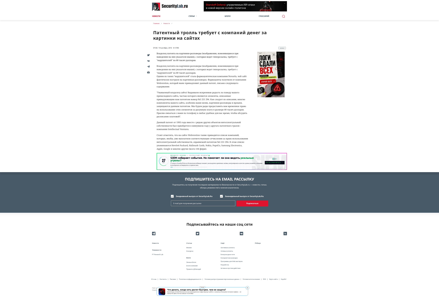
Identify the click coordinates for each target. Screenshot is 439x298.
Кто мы (154, 279)
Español (283, 279)
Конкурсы (189, 251)
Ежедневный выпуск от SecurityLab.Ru (194, 196)
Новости (156, 16)
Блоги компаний (192, 266)
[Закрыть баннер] (247, 288)
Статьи (189, 243)
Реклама (202, 287)
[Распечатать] (148, 72)
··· (284, 3)
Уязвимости (156, 250)
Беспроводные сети (228, 254)
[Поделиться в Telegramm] (148, 66)
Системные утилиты (228, 248)
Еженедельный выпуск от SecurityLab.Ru (244, 196)
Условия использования (251, 279)
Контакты (163, 279)
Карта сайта (273, 279)
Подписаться (252, 203)
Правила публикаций (193, 269)
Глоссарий (264, 16)
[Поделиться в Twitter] (148, 55)
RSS (264, 279)
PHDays (258, 243)
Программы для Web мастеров (232, 261)
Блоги (227, 16)
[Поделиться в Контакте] (148, 61)
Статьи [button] (192, 16)
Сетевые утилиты (227, 251)
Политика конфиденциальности (190, 279)
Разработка (225, 265)
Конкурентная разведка (229, 258)
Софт (223, 243)
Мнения (189, 248)
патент (282, 48)
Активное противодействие (230, 268)
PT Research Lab (157, 254)
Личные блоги (191, 262)
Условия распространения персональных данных (222, 279)
